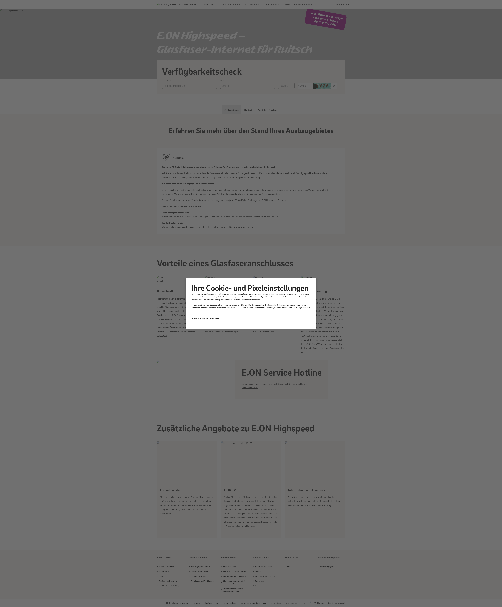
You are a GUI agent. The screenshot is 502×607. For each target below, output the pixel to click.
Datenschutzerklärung (200, 318)
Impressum (214, 318)
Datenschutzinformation (251, 299)
